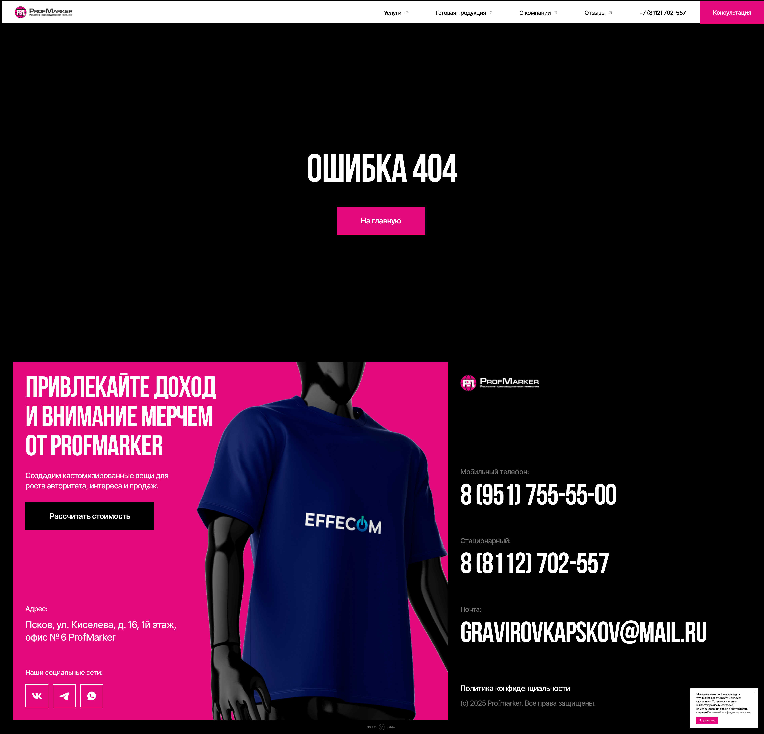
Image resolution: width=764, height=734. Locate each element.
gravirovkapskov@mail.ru (583, 634)
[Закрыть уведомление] (755, 691)
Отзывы (595, 12)
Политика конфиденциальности (515, 688)
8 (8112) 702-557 (534, 566)
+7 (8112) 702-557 (662, 12)
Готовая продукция (461, 12)
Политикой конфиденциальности (728, 712)
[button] (732, 12)
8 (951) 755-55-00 (538, 497)
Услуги (392, 12)
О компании (535, 12)
